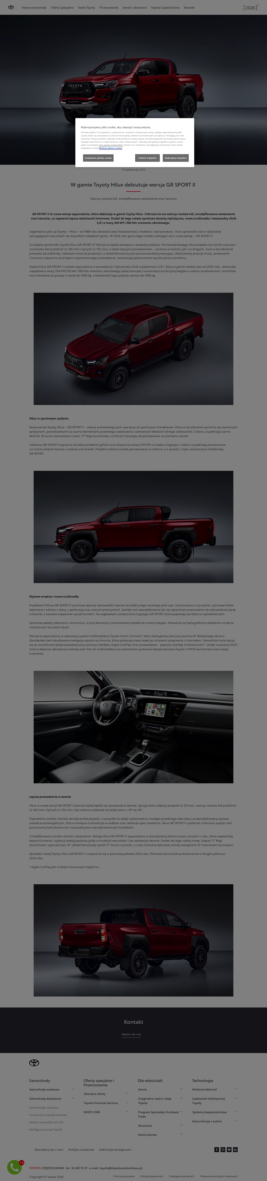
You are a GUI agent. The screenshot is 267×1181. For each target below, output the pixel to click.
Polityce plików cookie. (111, 147)
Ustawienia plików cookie (98, 157)
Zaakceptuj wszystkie (176, 157)
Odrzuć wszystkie (147, 157)
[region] (134, 142)
